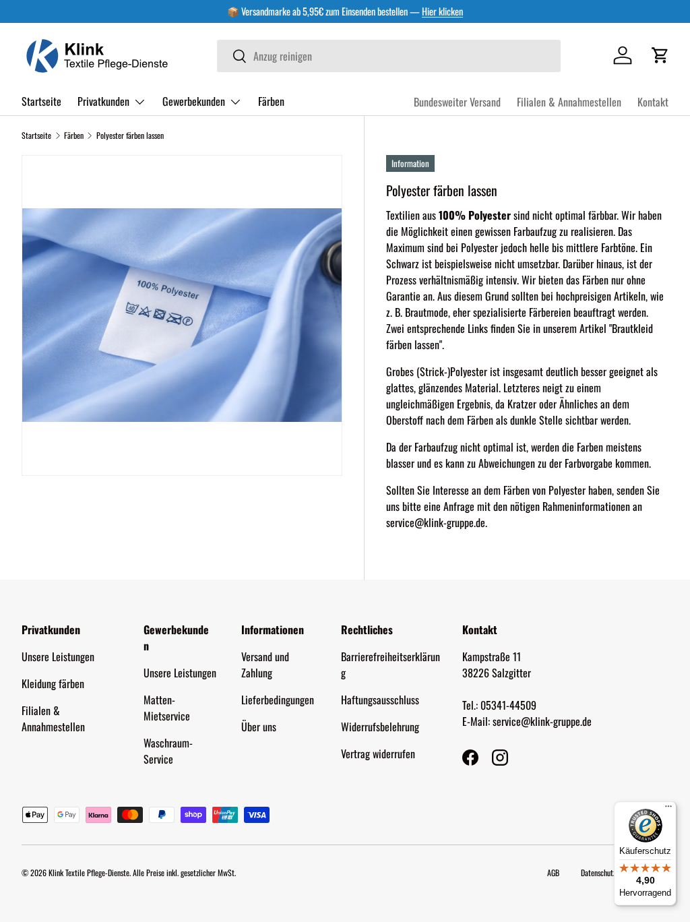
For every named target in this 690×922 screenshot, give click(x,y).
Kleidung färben (53, 683)
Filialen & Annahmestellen (569, 102)
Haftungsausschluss (380, 700)
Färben (271, 101)
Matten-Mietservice (167, 708)
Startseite (41, 101)
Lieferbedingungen (277, 700)
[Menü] (668, 809)
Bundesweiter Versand (457, 102)
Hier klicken (442, 11)
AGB (553, 872)
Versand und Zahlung (265, 664)
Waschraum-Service (168, 751)
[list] (182, 315)
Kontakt (652, 102)
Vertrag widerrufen (378, 753)
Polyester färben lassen (130, 135)
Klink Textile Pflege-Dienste (89, 872)
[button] (660, 55)
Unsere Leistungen (58, 656)
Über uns (258, 726)
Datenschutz (598, 872)
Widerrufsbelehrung (380, 726)
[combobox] (389, 56)
